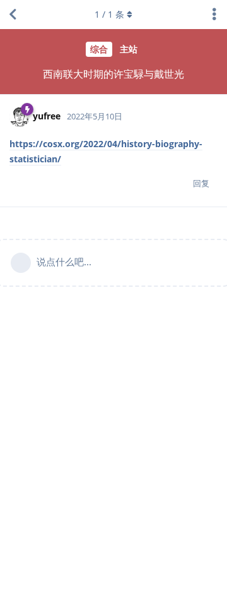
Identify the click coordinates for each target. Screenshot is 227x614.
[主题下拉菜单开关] (214, 14)
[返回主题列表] (12, 14)
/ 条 (109, 14)
